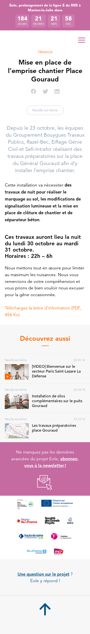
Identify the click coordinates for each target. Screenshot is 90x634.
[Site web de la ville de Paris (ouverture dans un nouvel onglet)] (70, 520)
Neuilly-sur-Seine (45, 110)
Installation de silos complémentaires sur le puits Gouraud (57, 401)
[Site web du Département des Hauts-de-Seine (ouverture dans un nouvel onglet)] (31, 536)
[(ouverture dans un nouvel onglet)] (45, 483)
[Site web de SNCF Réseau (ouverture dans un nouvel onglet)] (58, 551)
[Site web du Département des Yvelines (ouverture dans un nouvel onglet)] (61, 536)
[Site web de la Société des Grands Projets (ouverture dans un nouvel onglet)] (52, 520)
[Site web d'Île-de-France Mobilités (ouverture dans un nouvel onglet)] (36, 551)
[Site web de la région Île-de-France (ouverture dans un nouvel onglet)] (27, 520)
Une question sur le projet (43, 574)
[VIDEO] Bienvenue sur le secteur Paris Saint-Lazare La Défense (56, 371)
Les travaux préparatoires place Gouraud (54, 428)
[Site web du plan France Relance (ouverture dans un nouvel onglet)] (25, 504)
